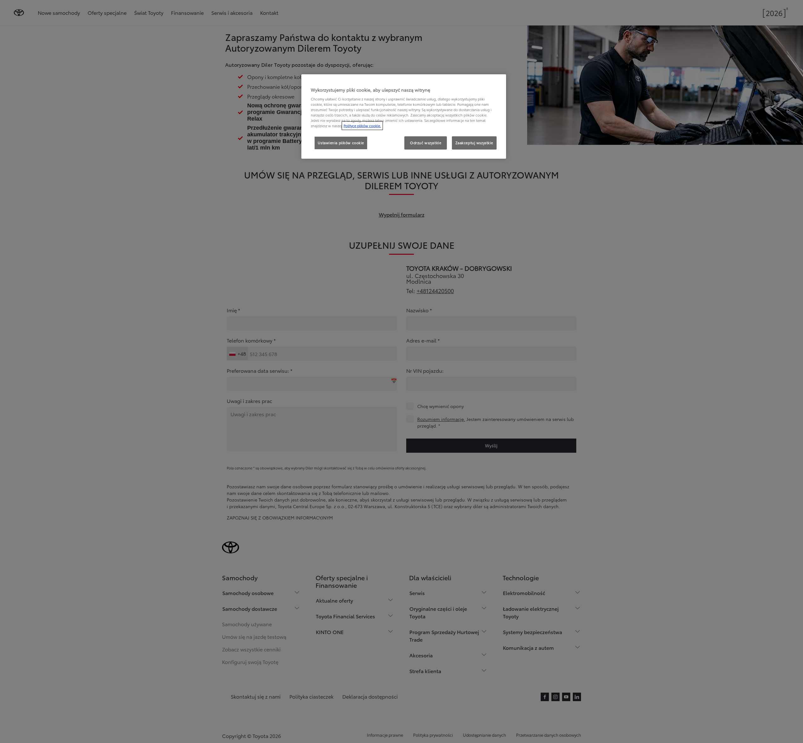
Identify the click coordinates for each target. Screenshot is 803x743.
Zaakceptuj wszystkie (474, 142)
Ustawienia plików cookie (341, 142)
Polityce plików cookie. (362, 125)
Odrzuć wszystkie (425, 142)
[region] (403, 116)
